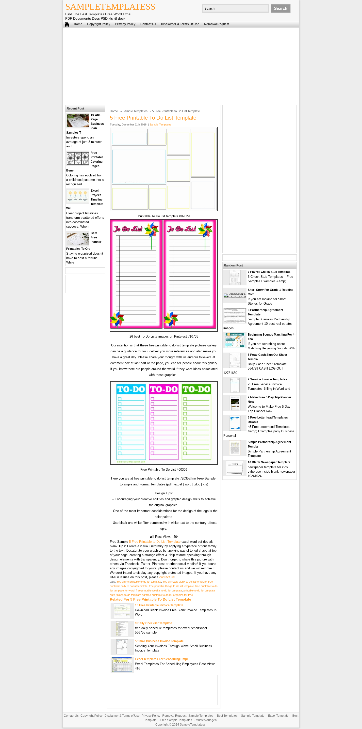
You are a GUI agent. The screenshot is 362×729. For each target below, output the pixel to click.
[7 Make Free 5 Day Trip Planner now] (235, 409)
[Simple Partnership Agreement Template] (235, 454)
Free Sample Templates (176, 720)
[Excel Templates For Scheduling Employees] (122, 671)
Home (78, 24)
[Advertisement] (181, 65)
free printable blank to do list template (185, 581)
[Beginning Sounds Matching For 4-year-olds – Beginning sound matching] (235, 346)
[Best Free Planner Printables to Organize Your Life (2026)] (78, 244)
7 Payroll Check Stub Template (269, 272)
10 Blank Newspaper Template (269, 462)
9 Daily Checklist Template (153, 623)
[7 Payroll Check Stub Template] (235, 284)
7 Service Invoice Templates (267, 379)
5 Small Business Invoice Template (159, 641)
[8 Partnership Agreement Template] (235, 322)
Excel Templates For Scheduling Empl (161, 659)
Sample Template (252, 715)
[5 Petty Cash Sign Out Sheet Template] (235, 367)
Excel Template (278, 715)
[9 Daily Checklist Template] (122, 635)
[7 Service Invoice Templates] (235, 391)
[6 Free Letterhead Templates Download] (235, 429)
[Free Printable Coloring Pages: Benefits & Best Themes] (78, 163)
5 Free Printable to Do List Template (155, 541)
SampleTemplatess (110, 7)
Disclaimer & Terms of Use (180, 24)
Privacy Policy (125, 24)
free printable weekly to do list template (159, 590)
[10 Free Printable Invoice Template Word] (122, 617)
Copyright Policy (98, 24)
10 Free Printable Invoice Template (159, 605)
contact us (166, 577)
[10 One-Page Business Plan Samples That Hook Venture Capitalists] (78, 125)
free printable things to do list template (171, 586)
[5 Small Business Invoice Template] (122, 653)
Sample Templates (135, 111)
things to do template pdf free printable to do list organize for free (154, 594)
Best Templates (227, 715)
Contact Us (148, 24)
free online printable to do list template (138, 581)
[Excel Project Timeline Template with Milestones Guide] (78, 201)
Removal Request (216, 24)
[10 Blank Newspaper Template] (235, 474)
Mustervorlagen (206, 720)
